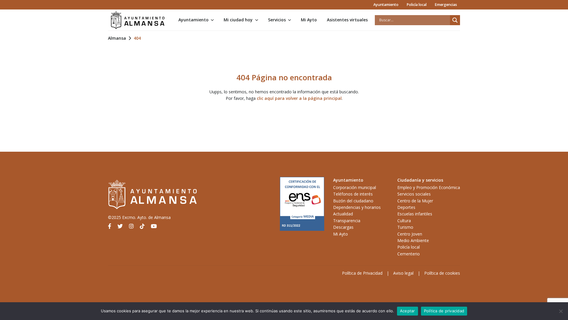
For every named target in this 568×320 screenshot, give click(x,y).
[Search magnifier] (455, 20)
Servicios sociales (414, 194)
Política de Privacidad (362, 273)
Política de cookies (442, 273)
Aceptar (407, 310)
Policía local (416, 4)
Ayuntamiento (385, 4)
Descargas (343, 227)
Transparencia (346, 220)
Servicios (277, 20)
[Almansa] (137, 20)
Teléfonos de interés (353, 194)
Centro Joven (409, 234)
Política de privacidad (444, 310)
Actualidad (343, 214)
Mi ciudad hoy (238, 20)
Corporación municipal (354, 187)
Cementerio (408, 254)
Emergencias (446, 4)
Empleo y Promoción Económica (428, 187)
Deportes (406, 207)
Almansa (117, 38)
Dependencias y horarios (357, 207)
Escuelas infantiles (414, 214)
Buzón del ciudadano (353, 201)
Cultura (404, 220)
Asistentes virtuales (347, 20)
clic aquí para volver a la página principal (299, 98)
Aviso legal (403, 273)
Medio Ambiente (413, 240)
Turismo (405, 227)
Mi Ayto (309, 20)
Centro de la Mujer (415, 201)
